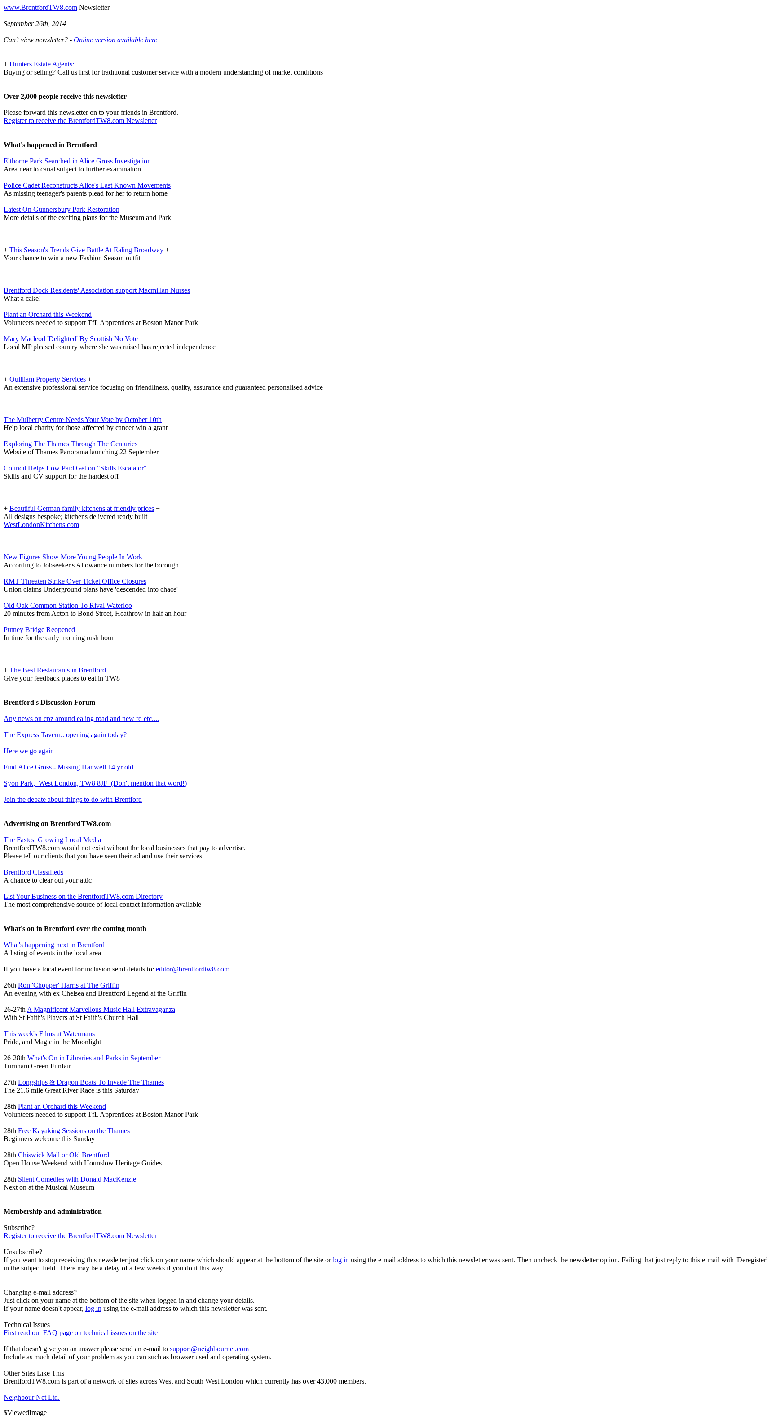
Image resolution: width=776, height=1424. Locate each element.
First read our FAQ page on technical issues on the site (81, 1332)
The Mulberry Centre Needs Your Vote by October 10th (83, 419)
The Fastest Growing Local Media (52, 840)
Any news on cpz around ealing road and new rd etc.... (81, 718)
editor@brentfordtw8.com (192, 969)
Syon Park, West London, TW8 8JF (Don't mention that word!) (95, 783)
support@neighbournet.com (209, 1349)
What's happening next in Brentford (54, 945)
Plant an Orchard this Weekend (48, 314)
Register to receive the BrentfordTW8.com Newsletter (80, 120)
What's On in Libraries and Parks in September (93, 1058)
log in (341, 1260)
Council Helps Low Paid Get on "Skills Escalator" (75, 468)
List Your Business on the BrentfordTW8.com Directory (83, 896)
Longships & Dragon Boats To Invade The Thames (91, 1082)
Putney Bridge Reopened (39, 629)
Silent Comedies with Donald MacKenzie (77, 1179)
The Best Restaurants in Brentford (57, 670)
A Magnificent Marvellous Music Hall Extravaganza (101, 1009)
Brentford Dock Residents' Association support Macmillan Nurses (97, 290)
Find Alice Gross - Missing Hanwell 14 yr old (68, 767)
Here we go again (29, 751)
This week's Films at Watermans (49, 1033)
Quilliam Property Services (47, 379)
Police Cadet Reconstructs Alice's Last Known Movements (87, 185)
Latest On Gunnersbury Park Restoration (61, 209)
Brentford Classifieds (33, 872)
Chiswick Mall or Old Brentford (63, 1155)
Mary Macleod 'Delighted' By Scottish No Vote (71, 339)
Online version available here (115, 40)
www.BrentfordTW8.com (40, 7)
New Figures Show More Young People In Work (73, 557)
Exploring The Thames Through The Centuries (70, 444)
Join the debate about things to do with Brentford (73, 799)
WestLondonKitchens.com (41, 524)
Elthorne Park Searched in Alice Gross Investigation (77, 161)
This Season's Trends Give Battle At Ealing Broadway (86, 250)
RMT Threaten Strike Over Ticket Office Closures (75, 581)
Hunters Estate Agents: (41, 64)
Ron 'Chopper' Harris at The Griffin (68, 985)
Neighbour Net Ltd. (32, 1397)
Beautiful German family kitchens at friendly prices (81, 508)
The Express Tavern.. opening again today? (65, 734)
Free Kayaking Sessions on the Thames (74, 1130)
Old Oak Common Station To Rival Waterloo (68, 605)
